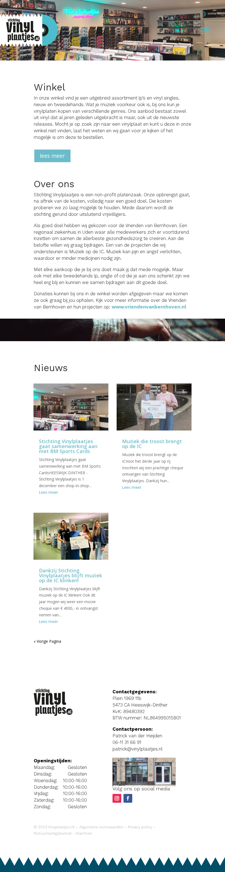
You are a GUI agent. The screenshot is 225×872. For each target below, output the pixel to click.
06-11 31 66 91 (127, 742)
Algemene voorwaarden (101, 827)
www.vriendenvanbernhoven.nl (149, 307)
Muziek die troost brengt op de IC (152, 443)
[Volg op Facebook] (127, 798)
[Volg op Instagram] (117, 798)
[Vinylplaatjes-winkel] (144, 784)
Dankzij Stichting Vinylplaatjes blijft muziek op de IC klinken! (70, 575)
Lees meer (48, 492)
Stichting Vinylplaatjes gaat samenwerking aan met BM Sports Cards (68, 446)
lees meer (52, 155)
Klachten (84, 833)
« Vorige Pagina (47, 641)
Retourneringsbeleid (52, 833)
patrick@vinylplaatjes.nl (137, 749)
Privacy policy (140, 827)
